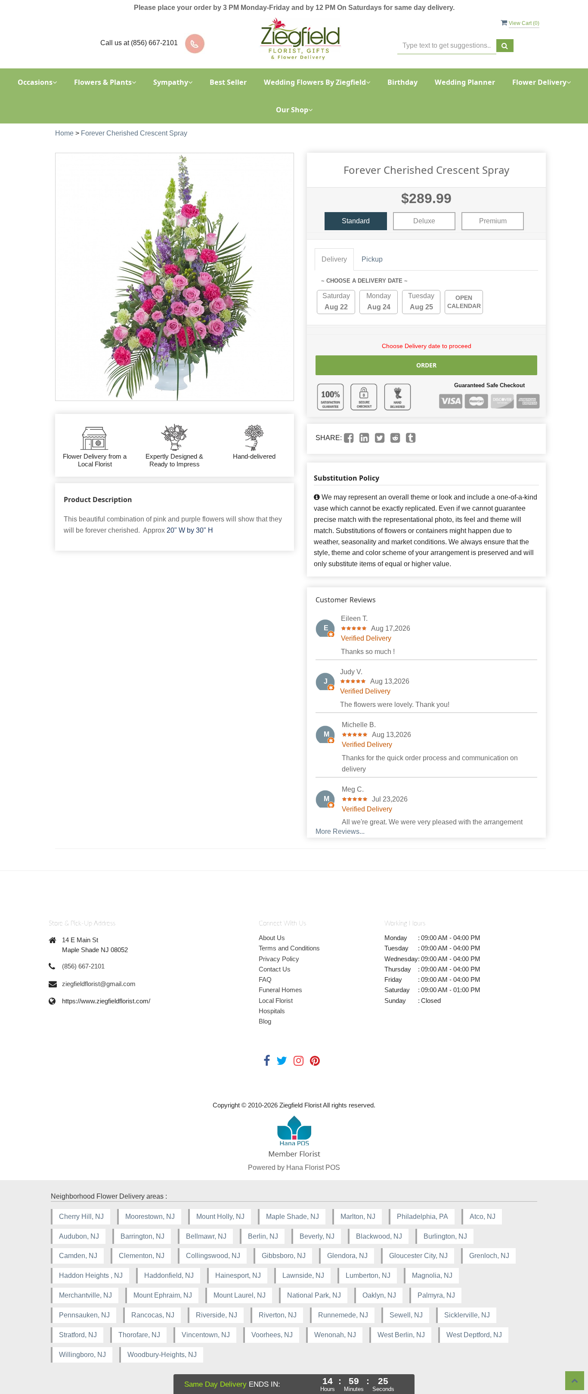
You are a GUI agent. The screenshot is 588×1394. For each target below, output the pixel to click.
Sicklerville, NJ (467, 1315)
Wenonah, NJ (335, 1334)
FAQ (265, 979)
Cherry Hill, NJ (81, 1216)
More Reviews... (340, 831)
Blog (265, 1021)
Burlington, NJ (445, 1236)
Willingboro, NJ (82, 1354)
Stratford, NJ (78, 1334)
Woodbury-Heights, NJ (162, 1354)
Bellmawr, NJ (206, 1236)
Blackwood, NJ (379, 1236)
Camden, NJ (78, 1255)
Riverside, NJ (216, 1315)
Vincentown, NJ (206, 1334)
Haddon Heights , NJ (91, 1275)
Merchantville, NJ (85, 1295)
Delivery (334, 259)
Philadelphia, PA (422, 1216)
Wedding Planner (465, 82)
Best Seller (228, 82)
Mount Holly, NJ (220, 1216)
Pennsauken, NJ (84, 1315)
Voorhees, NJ (272, 1334)
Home (64, 133)
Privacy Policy (279, 958)
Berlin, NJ (263, 1236)
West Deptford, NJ (474, 1334)
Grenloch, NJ (489, 1255)
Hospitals (272, 1011)
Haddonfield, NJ (169, 1275)
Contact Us (275, 969)
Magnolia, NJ (432, 1275)
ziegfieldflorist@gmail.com (99, 983)
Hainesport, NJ (238, 1275)
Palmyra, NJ (436, 1295)
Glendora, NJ (347, 1255)
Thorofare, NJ (139, 1334)
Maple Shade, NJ (292, 1216)
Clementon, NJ (141, 1255)
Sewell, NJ (406, 1315)
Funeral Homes (280, 989)
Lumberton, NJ (368, 1275)
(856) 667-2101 (83, 966)
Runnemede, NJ (343, 1315)
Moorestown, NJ (150, 1216)
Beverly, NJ (317, 1236)
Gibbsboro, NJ (284, 1255)
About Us (272, 937)
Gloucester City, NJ (418, 1255)
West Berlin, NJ (401, 1334)
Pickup (372, 259)
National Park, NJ (314, 1295)
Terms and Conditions (289, 948)
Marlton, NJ (357, 1216)
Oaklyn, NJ (379, 1295)
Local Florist (276, 1000)
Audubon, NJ (79, 1236)
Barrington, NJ (142, 1236)
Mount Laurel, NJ (240, 1295)
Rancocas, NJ (152, 1315)
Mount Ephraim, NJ (162, 1295)
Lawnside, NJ (303, 1275)
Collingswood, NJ (213, 1255)
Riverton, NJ (278, 1315)
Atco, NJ (482, 1216)
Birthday (402, 82)
